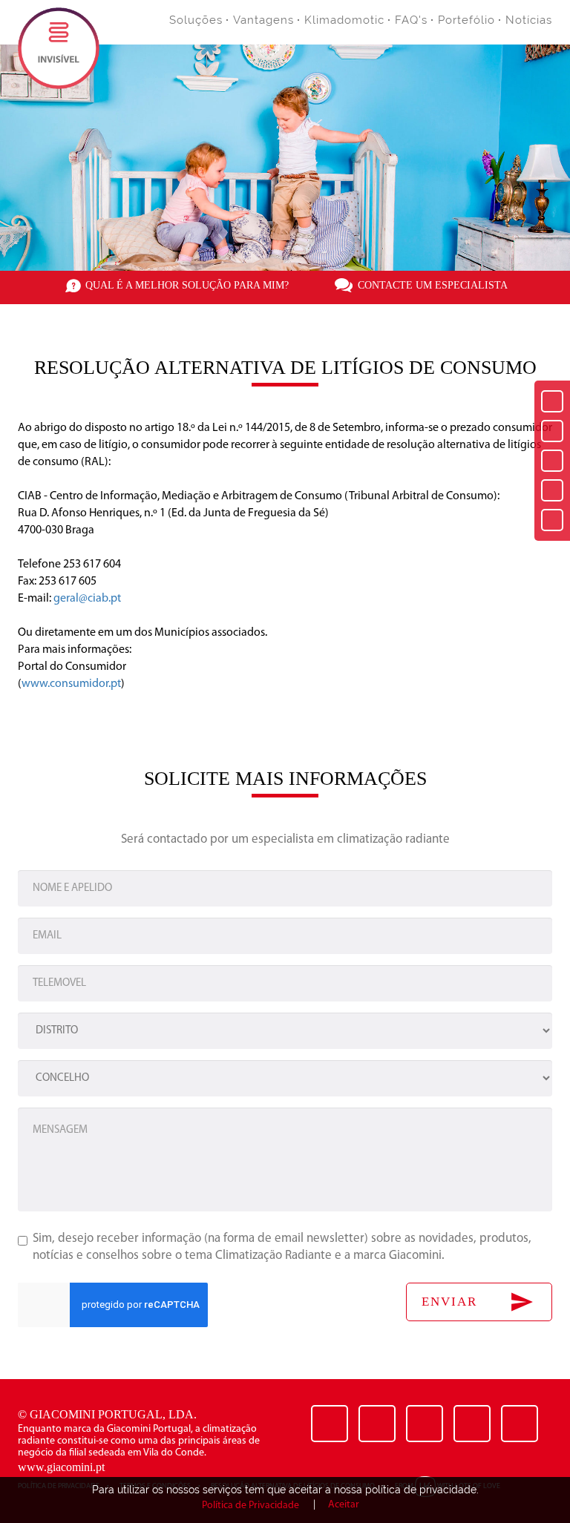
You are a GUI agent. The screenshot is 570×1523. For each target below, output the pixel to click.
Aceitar (343, 1504)
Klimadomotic (344, 20)
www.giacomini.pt (61, 1467)
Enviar (449, 1302)
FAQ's (411, 20)
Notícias (528, 20)
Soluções (196, 20)
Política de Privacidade (250, 1505)
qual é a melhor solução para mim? (187, 285)
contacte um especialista (433, 285)
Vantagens (263, 20)
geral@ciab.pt (87, 599)
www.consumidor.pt (71, 684)
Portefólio (466, 20)
